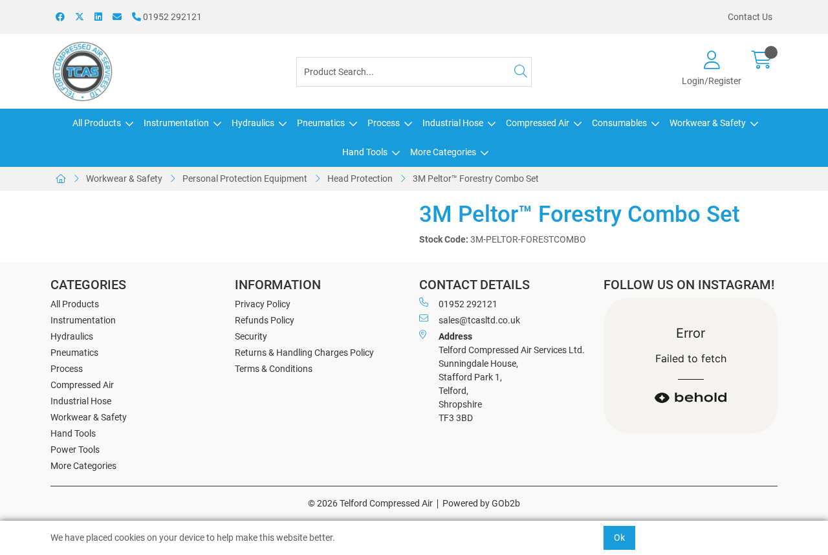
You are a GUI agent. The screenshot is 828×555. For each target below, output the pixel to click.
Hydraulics (253, 123)
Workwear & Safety (708, 123)
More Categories (443, 152)
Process (383, 123)
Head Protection (360, 178)
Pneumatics (321, 123)
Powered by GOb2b (481, 503)
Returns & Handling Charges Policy (304, 352)
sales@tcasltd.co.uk (479, 320)
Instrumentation (176, 123)
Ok (619, 537)
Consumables (619, 123)
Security (251, 336)
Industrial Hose (452, 123)
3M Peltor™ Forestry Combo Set (476, 178)
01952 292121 (171, 17)
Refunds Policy (264, 320)
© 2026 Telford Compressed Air (370, 503)
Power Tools (75, 449)
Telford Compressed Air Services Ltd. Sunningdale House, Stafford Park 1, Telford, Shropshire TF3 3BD (512, 377)
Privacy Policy (262, 304)
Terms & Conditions (273, 369)
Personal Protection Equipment (244, 178)
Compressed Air (537, 123)
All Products (96, 123)
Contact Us (750, 17)
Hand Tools (364, 152)
